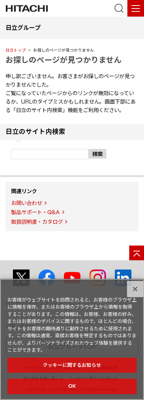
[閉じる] (135, 289)
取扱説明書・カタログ (37, 222)
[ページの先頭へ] (136, 253)
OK (72, 386)
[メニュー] (135, 8)
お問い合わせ (26, 203)
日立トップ (16, 50)
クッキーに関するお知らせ (72, 365)
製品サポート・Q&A (35, 212)
